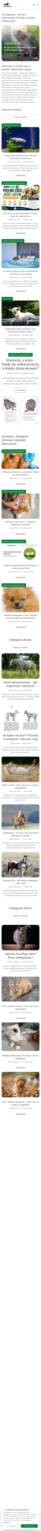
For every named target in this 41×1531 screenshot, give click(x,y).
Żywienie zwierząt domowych (14, 183)
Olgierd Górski (14, 277)
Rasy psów (7, 299)
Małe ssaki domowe (13, 43)
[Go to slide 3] (36, 58)
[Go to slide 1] (32, 58)
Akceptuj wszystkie (29, 1526)
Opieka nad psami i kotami (13, 241)
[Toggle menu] (38, 5)
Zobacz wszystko (20, 117)
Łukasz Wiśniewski (14, 162)
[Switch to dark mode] (33, 5)
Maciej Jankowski (9, 54)
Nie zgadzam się (12, 1526)
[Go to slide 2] (34, 58)
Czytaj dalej (20, 390)
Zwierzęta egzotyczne (11, 125)
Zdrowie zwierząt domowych (20, 355)
